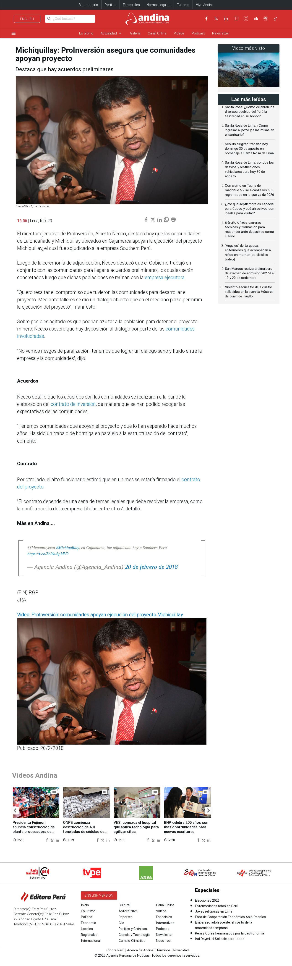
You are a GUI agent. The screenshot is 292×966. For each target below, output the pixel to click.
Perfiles (110, 5)
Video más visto (248, 48)
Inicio (85, 905)
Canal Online (157, 33)
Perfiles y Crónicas (133, 929)
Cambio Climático (132, 941)
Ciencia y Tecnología (134, 935)
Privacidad (181, 950)
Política (86, 917)
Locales (87, 929)
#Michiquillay (67, 547)
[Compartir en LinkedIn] (57, 840)
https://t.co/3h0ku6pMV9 (47, 553)
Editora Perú (115, 950)
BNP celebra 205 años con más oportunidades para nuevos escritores (186, 827)
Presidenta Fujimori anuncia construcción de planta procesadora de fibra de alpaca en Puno (34, 829)
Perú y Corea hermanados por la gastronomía (229, 933)
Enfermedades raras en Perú (216, 906)
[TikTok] (275, 18)
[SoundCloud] (256, 18)
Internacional (91, 941)
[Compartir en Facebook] (47, 840)
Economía (88, 923)
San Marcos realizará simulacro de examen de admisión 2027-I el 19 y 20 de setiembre (249, 273)
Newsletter (220, 33)
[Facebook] (206, 18)
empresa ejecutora (165, 277)
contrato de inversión (73, 404)
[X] (216, 18)
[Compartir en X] (52, 840)
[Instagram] (245, 18)
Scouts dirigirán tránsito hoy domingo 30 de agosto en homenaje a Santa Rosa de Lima (249, 148)
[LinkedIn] (226, 18)
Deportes (126, 917)
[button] (15, 810)
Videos (179, 33)
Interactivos (165, 923)
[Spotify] (265, 18)
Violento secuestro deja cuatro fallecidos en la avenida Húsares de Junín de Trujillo (249, 291)
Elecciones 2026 (207, 900)
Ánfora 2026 (128, 911)
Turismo (183, 5)
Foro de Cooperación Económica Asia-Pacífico (230, 917)
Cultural (124, 905)
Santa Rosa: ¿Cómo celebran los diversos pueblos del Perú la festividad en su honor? (249, 111)
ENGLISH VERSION (99, 895)
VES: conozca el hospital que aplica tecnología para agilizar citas (136, 827)
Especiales (131, 5)
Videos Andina (34, 775)
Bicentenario (88, 5)
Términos (163, 950)
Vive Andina (205, 5)
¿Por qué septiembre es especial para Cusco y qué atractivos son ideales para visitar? (249, 208)
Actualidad (112, 33)
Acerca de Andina (140, 950)
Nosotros (163, 941)
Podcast (198, 33)
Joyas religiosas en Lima (213, 911)
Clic (121, 923)
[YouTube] (236, 18)
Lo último (86, 33)
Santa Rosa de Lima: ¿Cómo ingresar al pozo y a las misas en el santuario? (249, 130)
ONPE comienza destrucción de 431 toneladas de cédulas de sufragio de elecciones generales (83, 831)
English (27, 19)
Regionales (89, 935)
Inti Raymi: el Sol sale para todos (219, 939)
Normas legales (158, 5)
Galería (135, 33)
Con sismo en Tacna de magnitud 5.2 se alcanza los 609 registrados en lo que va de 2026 (249, 190)
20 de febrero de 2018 (151, 567)
